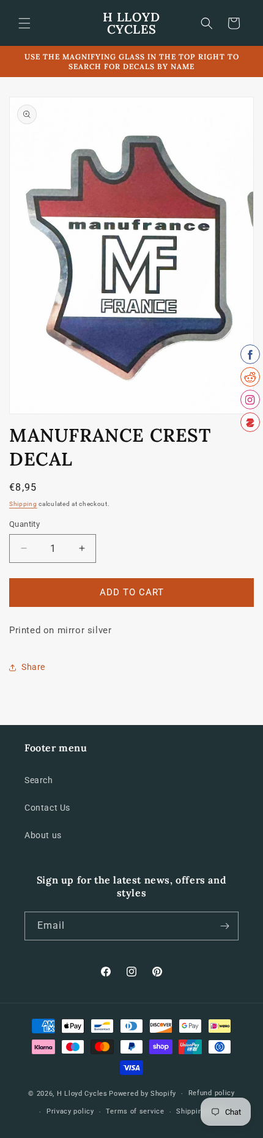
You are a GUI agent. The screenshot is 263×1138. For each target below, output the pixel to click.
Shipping (23, 503)
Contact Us (47, 808)
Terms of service (135, 1111)
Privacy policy (70, 1111)
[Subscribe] (224, 926)
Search (38, 780)
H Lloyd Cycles (82, 1094)
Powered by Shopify (142, 1094)
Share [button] (33, 667)
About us (43, 835)
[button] (24, 23)
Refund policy (211, 1093)
